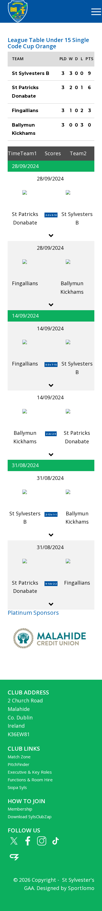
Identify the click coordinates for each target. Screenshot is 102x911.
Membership (20, 809)
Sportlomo (81, 888)
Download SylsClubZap (30, 816)
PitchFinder (18, 764)
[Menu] (93, 11)
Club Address (28, 692)
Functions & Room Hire (30, 779)
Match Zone (19, 756)
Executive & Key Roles (30, 772)
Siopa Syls (17, 787)
